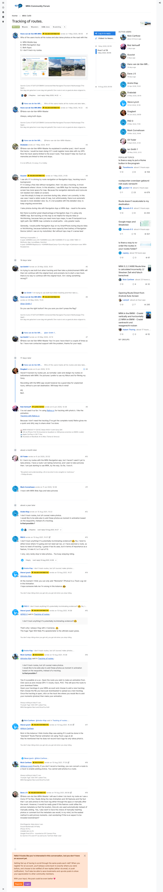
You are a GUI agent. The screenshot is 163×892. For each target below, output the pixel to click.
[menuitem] (160, 3)
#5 (87, 267)
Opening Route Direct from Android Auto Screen (131, 294)
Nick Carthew (26, 655)
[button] (3, 889)
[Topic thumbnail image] (145, 223)
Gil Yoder (24, 456)
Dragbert (24, 369)
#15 (86, 611)
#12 (86, 512)
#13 (86, 537)
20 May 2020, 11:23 (35, 300)
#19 (86, 793)
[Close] (85, 855)
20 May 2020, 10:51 (45, 267)
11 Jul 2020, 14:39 (50, 487)
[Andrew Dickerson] (120, 300)
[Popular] (3, 12)
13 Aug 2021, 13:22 (45, 512)
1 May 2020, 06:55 (75, 34)
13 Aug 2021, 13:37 (40, 537)
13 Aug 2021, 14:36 (64, 611)
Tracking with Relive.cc (30, 416)
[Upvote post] (76, 95)
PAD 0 (22, 537)
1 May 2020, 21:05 (60, 176)
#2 (87, 108)
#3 (87, 145)
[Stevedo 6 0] (120, 229)
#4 (87, 176)
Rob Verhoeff (25, 407)
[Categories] (3, 3)
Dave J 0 (24, 793)
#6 (87, 297)
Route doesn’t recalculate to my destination (134, 202)
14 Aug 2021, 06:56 (61, 793)
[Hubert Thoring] (120, 279)
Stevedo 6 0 (128, 208)
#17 (86, 725)
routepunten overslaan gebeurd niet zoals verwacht (134, 182)
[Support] (3, 17)
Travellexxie (128, 167)
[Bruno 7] (120, 187)
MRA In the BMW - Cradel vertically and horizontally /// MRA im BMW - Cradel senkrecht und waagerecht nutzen (131, 319)
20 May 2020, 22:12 (45, 337)
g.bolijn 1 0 (127, 188)
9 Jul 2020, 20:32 (43, 456)
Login (27, 884)
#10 (86, 456)
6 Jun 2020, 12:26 (60, 407)
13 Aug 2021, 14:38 (59, 655)
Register (18, 884)
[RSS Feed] (64, 27)
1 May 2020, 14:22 (75, 108)
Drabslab (24, 145)
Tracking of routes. (42, 614)
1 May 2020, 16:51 (43, 145)
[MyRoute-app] (3, 22)
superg (126, 253)
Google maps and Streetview (127, 223)
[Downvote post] (85, 95)
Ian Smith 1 (24, 267)
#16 (86, 655)
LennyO (126, 300)
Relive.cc (50, 410)
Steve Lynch (25, 572)
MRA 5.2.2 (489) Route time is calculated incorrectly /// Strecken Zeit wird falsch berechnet (132, 271)
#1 (87, 34)
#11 (86, 487)
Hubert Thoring (129, 330)
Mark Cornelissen (27, 487)
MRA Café (16, 27)
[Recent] (3, 7)
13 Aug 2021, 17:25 (59, 762)
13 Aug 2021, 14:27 (64, 572)
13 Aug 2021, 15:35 (64, 725)
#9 (87, 407)
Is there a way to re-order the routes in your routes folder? (128, 245)
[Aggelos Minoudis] (120, 208)
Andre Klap (24, 512)
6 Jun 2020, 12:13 (43, 369)
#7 (87, 337)
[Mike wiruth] (120, 167)
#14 (86, 572)
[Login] (160, 3)
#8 (87, 369)
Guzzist (23, 176)
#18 (86, 762)
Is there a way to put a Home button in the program (132, 162)
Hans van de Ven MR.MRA (31, 34)
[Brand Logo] (18, 6)
